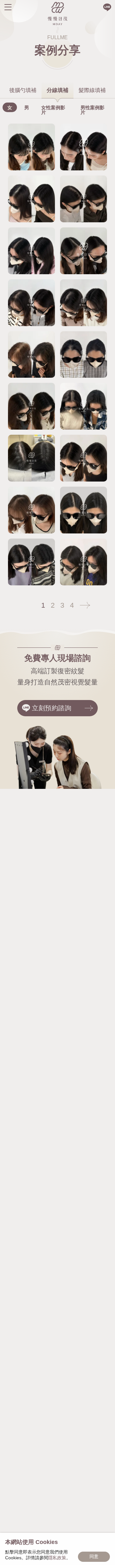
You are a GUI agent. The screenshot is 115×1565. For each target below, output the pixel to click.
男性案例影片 (92, 110)
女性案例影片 (53, 110)
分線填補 (57, 90)
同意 (93, 1556)
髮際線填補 (92, 90)
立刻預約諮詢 (52, 707)
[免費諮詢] (107, 7)
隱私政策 (57, 1557)
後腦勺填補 (22, 90)
